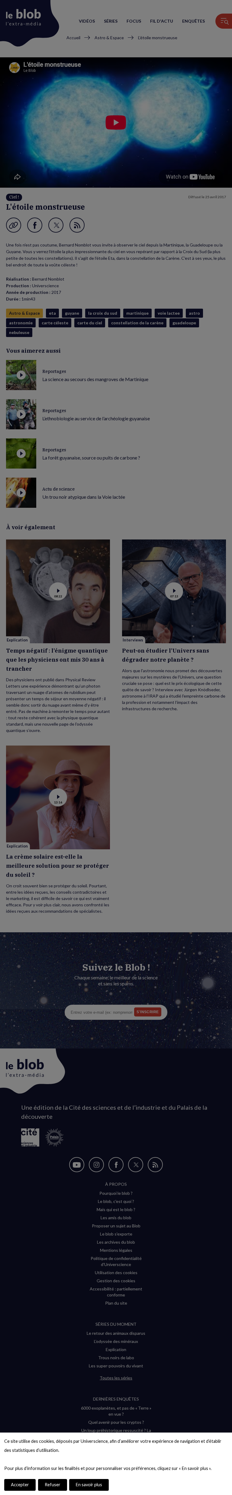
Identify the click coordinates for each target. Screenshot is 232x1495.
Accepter (20, 1484)
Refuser (52, 1484)
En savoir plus (89, 1484)
